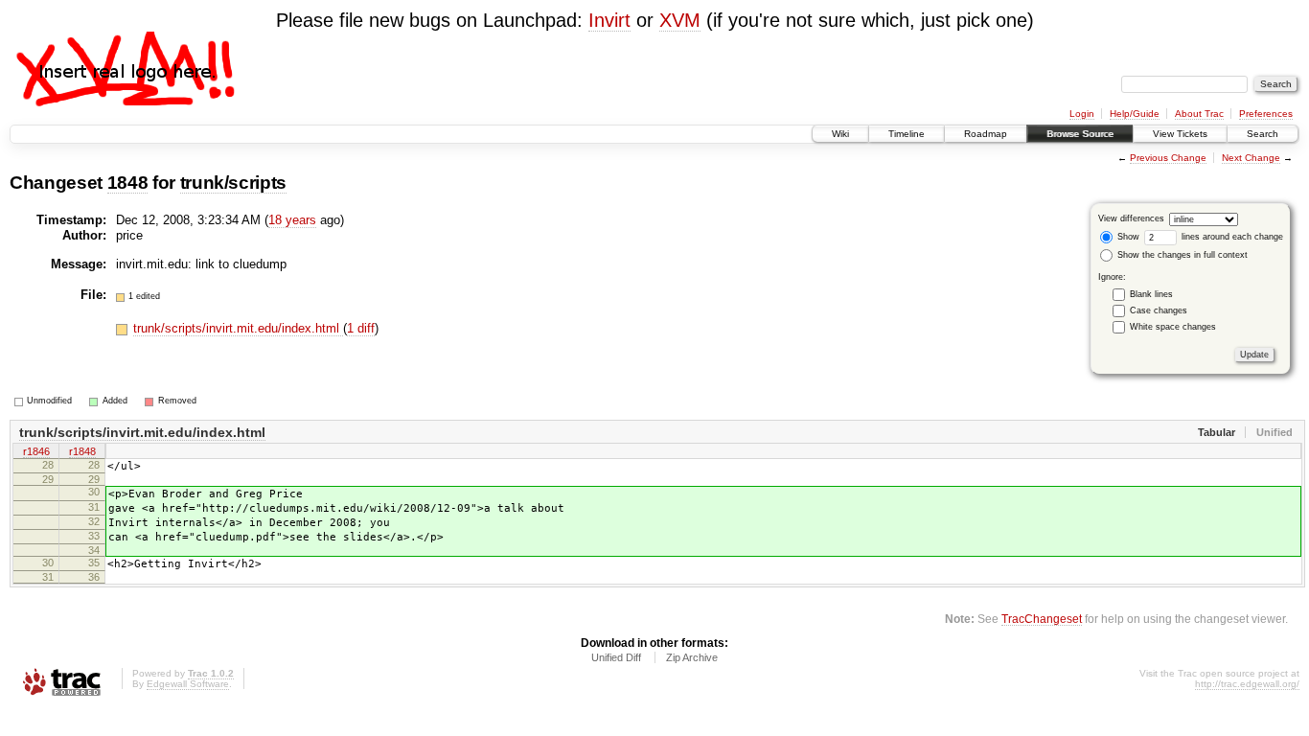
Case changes (1158, 310)
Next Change (1251, 157)
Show (1126, 237)
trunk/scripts (233, 182)
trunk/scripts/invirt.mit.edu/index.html (238, 328)
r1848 (82, 451)
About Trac (1199, 113)
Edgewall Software (188, 683)
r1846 (36, 451)
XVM (679, 20)
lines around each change (1231, 237)
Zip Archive (692, 657)
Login (1081, 113)
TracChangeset (1041, 618)
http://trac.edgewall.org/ (1247, 683)
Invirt (609, 20)
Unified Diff (616, 657)
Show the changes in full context (1181, 255)
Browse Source (1080, 133)
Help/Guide (1135, 113)
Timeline (906, 133)
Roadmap (985, 133)
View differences (1131, 218)
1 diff (361, 328)
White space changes (1173, 327)
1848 (128, 182)
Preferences (1266, 113)
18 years (292, 220)
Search (1262, 133)
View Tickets (1180, 133)
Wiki (840, 133)
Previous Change (1168, 157)
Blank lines (1151, 294)
